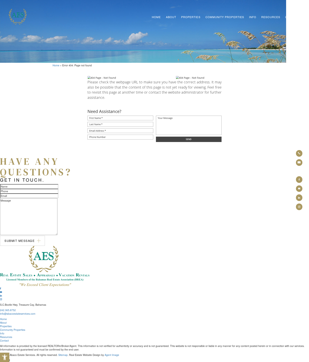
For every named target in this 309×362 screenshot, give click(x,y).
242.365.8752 (8, 310)
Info (252, 17)
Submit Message (19, 240)
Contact (292, 17)
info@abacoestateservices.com (17, 313)
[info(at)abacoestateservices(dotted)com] (299, 162)
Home (156, 17)
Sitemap (63, 355)
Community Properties (224, 17)
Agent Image (112, 355)
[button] (4, 357)
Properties (190, 17)
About (171, 17)
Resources (270, 17)
